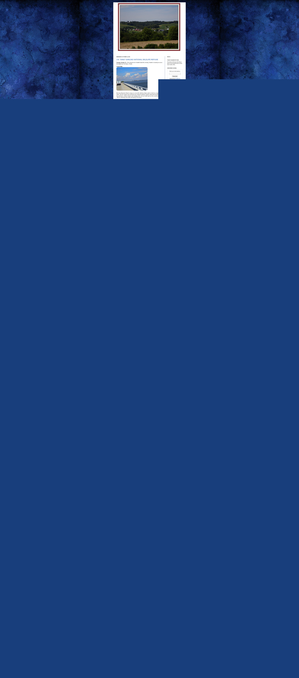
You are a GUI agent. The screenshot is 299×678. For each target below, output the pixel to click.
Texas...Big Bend (171, 545)
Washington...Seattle (172, 648)
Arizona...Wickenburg (172, 302)
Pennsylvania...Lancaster (173, 506)
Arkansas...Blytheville (172, 311)
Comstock (170, 351)
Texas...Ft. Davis (171, 565)
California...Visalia (172, 345)
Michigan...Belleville (172, 423)
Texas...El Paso (171, 562)
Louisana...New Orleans (173, 406)
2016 (170, 170)
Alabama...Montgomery (173, 261)
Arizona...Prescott (172, 286)
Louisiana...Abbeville (172, 408)
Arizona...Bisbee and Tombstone (175, 275)
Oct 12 (172, 206)
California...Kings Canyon (173, 331)
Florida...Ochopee (172, 370)
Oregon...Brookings (172, 482)
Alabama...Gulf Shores (173, 259)
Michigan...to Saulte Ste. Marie (174, 436)
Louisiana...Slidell (172, 417)
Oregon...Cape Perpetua (173, 485)
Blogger (152, 667)
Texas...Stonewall (172, 615)
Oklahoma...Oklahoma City (174, 479)
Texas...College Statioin (173, 550)
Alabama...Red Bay (172, 262)
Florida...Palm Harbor (172, 371)
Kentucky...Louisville (172, 401)
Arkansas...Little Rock (172, 314)
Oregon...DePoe (171, 487)
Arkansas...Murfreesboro (173, 319)
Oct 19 (172, 193)
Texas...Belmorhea (172, 544)
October (171, 177)
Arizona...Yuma (171, 305)
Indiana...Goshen (172, 392)
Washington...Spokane (173, 650)
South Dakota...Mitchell (173, 521)
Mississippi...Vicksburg (173, 446)
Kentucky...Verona (172, 405)
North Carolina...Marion (173, 473)
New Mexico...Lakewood (173, 466)
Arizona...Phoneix (172, 284)
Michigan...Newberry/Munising (174, 431)
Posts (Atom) (125, 531)
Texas (169, 532)
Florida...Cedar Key (172, 362)
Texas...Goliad (171, 570)
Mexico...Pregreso (172, 420)
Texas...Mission (171, 588)
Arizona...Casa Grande (173, 276)
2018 (170, 166)
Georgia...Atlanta (171, 381)
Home (139, 529)
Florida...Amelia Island (173, 360)
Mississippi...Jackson (172, 442)
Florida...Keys (171, 367)
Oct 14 (172, 200)
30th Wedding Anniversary (173, 251)
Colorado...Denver (172, 350)
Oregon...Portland (172, 498)
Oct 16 (172, 198)
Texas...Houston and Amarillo (174, 573)
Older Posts (159, 529)
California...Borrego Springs (174, 320)
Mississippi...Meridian (172, 444)
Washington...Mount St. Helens (174, 647)
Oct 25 (172, 182)
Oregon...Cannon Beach (173, 484)
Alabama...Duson (172, 254)
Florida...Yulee (171, 379)
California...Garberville (173, 328)
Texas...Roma (171, 603)
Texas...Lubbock (171, 583)
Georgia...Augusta (172, 382)
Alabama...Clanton (172, 253)
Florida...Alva (122, 525)
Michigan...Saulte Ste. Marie (174, 433)
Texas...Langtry (171, 578)
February (172, 232)
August (171, 221)
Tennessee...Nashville (173, 529)
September (172, 220)
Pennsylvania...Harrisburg (173, 504)
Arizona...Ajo (171, 272)
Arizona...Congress (172, 278)
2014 (170, 236)
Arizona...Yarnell (171, 303)
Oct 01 (172, 217)
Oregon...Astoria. (171, 481)
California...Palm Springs (173, 333)
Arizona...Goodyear (172, 279)
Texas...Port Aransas (172, 598)
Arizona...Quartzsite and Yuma (174, 289)
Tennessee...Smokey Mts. (173, 531)
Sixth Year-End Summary (173, 512)
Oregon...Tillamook (172, 501)
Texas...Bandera (171, 539)
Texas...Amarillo (171, 536)
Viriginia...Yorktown (172, 637)
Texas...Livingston (172, 580)
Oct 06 (172, 214)
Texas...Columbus (172, 551)
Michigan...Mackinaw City (173, 430)
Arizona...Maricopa (172, 281)
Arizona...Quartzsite (172, 287)
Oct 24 (172, 184)
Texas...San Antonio (172, 606)
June (171, 225)
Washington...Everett (172, 642)
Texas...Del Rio (171, 559)
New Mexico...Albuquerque (174, 455)
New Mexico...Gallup (172, 465)
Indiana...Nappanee (172, 394)
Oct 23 (172, 186)
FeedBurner (177, 78)
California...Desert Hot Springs (174, 325)
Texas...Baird (171, 537)
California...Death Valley (173, 324)
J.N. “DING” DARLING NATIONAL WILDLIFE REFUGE (137, 60)
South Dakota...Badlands (173, 518)
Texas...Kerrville (171, 576)
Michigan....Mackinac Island (174, 422)
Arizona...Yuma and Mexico (174, 306)
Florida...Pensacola (172, 373)
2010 (170, 244)
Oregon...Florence (172, 490)
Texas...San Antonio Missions (174, 608)
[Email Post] (129, 524)
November (172, 175)
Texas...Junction (171, 575)
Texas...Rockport (171, 601)
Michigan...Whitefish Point (173, 438)
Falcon (169, 353)
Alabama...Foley (171, 256)
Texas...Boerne (171, 547)
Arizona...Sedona (172, 292)
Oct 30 (172, 178)
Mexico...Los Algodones (173, 418)
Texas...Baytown (171, 542)
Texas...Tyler (171, 620)
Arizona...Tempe (171, 297)
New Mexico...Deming (173, 461)
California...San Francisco (173, 339)
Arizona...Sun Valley (172, 294)
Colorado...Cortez (172, 348)
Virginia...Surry (171, 634)
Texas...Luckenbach (172, 584)
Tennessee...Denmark (173, 526)
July (171, 223)
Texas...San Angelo (172, 605)
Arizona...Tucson (171, 300)
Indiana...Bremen (172, 390)
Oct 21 (172, 189)
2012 (170, 240)
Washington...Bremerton (173, 640)
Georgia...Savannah (172, 384)
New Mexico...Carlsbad (173, 457)
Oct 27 (172, 180)
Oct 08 (172, 212)
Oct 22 (172, 188)
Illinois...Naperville (172, 387)
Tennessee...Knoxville (173, 528)
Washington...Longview (173, 645)
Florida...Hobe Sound (172, 363)
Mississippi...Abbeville (173, 439)
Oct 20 (172, 191)
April (171, 229)
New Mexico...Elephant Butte (174, 463)
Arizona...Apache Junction (173, 273)
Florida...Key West (172, 365)
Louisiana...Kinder (172, 411)
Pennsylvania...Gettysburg (173, 503)
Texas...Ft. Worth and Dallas (174, 567)
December (172, 173)
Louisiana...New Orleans (173, 413)
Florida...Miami (171, 368)
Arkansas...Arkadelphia (173, 308)
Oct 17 (172, 197)
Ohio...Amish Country (172, 474)
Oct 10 (172, 208)
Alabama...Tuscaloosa (173, 267)
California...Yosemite (172, 346)
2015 (170, 172)
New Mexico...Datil (172, 460)
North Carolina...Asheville (173, 471)
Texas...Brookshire (172, 548)
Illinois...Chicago (171, 386)
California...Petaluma (172, 335)
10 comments (124, 524)
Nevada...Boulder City (173, 450)
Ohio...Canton (171, 476)
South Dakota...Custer (173, 520)
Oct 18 (172, 195)
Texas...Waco (171, 622)
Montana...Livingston (172, 449)
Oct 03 (172, 216)
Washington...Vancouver (173, 651)
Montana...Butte (171, 447)
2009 (170, 246)
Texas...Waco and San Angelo (174, 623)
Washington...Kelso (172, 643)
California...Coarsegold (173, 322)
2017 (170, 168)
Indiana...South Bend (172, 397)
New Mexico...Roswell (173, 469)
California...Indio (171, 330)
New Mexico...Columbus (173, 458)
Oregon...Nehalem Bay (173, 495)
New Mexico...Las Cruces (173, 468)
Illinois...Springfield (172, 389)
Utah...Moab (170, 629)
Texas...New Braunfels (173, 589)
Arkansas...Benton (172, 310)
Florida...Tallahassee (172, 378)
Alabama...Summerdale (173, 264)
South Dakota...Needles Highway (175, 523)
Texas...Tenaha (171, 617)
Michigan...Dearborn (172, 425)
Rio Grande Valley (172, 507)
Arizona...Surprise (172, 295)
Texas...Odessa (171, 595)
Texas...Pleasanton (172, 597)
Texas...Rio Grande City (173, 600)
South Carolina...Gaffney (173, 515)
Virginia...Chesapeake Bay (174, 632)
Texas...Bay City (171, 540)
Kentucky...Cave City (172, 400)
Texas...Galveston (172, 569)
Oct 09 (172, 210)
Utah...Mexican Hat (172, 627)
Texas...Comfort (171, 556)
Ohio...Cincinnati (171, 477)
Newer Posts (119, 529)
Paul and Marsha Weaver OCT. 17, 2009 (175, 104)
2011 (170, 242)
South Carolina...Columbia (174, 513)
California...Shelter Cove (173, 343)
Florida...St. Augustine (173, 376)
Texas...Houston (171, 572)
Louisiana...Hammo (172, 409)
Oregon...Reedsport (172, 500)
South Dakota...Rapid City (173, 525)
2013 (170, 238)
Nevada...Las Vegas (172, 452)
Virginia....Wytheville (172, 631)
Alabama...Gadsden (172, 258)
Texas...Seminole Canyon (173, 609)
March (171, 231)
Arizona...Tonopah (172, 298)
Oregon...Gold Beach (172, 492)
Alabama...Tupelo (172, 266)
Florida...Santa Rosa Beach (174, 375)
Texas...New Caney (172, 593)
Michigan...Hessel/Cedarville (174, 426)
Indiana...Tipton (171, 398)
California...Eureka (172, 327)
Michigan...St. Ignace (172, 434)
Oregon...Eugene (172, 488)
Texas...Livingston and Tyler (174, 581)
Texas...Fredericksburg (173, 564)
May (171, 227)
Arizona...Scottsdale (172, 291)
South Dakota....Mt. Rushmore (174, 517)
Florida (169, 357)
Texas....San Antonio (172, 534)
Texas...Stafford (171, 614)
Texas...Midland (171, 586)
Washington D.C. (172, 639)
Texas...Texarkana (172, 618)
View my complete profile (172, 131)
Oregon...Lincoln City (172, 493)
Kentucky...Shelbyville (173, 403)
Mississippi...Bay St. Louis (173, 441)
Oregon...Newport (172, 496)
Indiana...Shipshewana (173, 395)
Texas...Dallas (171, 557)
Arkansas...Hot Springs (173, 313)
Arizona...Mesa (171, 283)
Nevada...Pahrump (172, 453)
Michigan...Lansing (172, 428)
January (171, 234)
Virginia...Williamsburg (173, 635)
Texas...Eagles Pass (172, 561)
